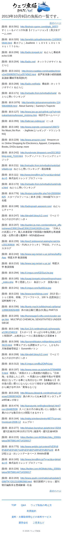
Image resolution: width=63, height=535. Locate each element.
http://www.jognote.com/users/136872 (39, 127)
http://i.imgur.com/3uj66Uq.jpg (35, 288)
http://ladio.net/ (27, 61)
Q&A (23, 505)
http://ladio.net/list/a (30, 84)
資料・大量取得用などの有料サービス (31, 517)
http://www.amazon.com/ (33, 140)
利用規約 (31, 511)
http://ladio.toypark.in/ (31, 52)
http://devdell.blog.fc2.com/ (34, 215)
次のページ (55, 23)
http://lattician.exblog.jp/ (32, 121)
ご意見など (38, 522)
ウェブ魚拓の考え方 (41, 505)
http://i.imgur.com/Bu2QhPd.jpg (36, 363)
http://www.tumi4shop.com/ (34, 294)
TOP (13, 505)
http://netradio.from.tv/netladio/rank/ (38, 93)
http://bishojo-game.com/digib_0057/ (39, 26)
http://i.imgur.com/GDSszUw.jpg (36, 273)
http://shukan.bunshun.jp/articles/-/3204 (40, 428)
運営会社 (23, 522)
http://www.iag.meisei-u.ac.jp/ (35, 263)
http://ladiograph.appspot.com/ (36, 206)
